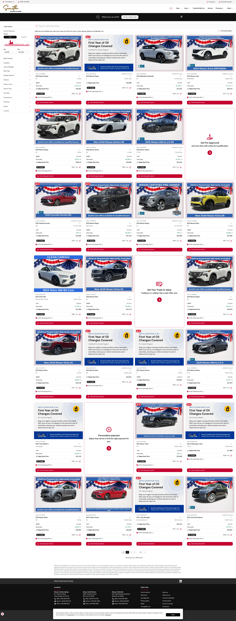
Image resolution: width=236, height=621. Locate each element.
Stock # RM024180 (192, 441)
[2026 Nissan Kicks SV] (109, 273)
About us (165, 592)
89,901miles (178, 446)
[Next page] (145, 552)
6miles (129, 152)
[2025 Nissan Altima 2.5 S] (209, 347)
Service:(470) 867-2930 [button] (93, 601)
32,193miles (178, 226)
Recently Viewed (226, 2)
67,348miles (178, 79)
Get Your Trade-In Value (130, 17)
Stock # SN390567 (141, 147)
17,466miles (178, 152)
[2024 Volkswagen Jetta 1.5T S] (209, 420)
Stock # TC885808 (40, 74)
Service (210, 8)
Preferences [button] (108, 615)
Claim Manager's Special (46, 102)
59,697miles (229, 520)
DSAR (142, 604)
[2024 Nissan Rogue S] (109, 53)
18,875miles (229, 373)
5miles (79, 79)
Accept (173, 614)
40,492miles (77, 299)
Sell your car (166, 595)
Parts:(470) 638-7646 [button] (120, 603)
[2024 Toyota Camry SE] (109, 494)
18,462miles (128, 373)
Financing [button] (219, 8)
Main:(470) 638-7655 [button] (120, 598)
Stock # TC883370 (40, 147)
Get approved (145, 598)
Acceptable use (145, 606)
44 (140, 552)
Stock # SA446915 (40, 221)
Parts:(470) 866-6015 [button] (63, 603)
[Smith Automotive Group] (12, 8)
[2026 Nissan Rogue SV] (58, 53)
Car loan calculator (168, 598)
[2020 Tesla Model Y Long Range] (58, 420)
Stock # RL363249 (192, 515)
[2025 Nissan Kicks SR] (109, 347)
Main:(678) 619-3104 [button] (92, 598)
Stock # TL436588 (192, 221)
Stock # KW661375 (141, 515)
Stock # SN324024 (192, 368)
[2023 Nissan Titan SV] (159, 420)
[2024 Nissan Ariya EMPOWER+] (209, 53)
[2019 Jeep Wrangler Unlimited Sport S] (159, 494)
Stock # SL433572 (91, 368)
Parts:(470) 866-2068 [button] (92, 603)
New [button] (177, 8)
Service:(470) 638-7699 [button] (121, 601)
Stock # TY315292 (91, 147)
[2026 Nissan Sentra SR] (109, 126)
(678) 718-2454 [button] (24, 2)
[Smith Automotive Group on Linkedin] (180, 581)
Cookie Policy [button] (71, 615)
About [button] (229, 8)
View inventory (145, 592)
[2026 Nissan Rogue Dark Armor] (109, 200)
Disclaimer (166, 606)
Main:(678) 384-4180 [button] (63, 598)
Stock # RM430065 (192, 74)
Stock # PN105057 (141, 441)
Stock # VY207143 (141, 368)
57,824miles (229, 446)
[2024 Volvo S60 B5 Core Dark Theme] (58, 273)
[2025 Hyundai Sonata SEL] (58, 200)
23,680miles (229, 79)
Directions (144, 595)
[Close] (181, 16)
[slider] (3, 46)
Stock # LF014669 (40, 441)
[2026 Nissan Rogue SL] (159, 200)
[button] (9, 2)
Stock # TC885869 (192, 294)
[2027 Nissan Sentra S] (159, 347)
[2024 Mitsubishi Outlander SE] (159, 53)
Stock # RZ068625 (141, 74)
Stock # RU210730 (91, 515)
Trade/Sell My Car (199, 8)
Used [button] (186, 8)
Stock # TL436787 (40, 515)
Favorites (212, 2)
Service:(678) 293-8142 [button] (64, 601)
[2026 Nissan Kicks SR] (209, 200)
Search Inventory (171, 8)
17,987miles (128, 79)
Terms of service (168, 604)
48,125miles (178, 520)
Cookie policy (167, 601)
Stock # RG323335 (40, 294)
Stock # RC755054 (91, 74)
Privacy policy (145, 601)
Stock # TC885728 (91, 221)
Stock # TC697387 (141, 221)
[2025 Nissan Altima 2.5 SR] (159, 126)
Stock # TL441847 (91, 294)
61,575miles (77, 226)
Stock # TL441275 (40, 368)
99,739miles (77, 446)
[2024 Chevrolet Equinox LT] (209, 494)
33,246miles (128, 520)
